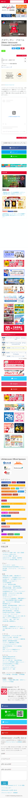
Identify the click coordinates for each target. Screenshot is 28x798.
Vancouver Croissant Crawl (9, 84)
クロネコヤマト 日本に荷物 (15, 593)
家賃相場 (5, 581)
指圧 (14, 669)
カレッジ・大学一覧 (7, 660)
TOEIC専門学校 (18, 660)
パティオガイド (21, 568)
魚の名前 (5, 568)
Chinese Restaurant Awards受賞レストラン (13, 566)
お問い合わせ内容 (6, 764)
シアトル (15, 651)
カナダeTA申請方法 (7, 646)
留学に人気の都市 (17, 588)
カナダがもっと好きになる (9, 554)
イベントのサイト (7, 67)
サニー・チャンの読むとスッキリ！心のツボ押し (13, 497)
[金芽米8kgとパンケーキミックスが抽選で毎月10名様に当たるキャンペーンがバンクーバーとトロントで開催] (14, 208)
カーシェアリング (7, 651)
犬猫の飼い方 (17, 575)
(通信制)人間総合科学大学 (9, 656)
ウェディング (6, 614)
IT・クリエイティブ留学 (8, 665)
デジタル (15, 494)
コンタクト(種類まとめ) (8, 616)
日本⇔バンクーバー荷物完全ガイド (11, 617)
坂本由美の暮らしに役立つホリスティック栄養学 (13, 509)
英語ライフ (20, 491)
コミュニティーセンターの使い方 (11, 609)
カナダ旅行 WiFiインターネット (10, 628)
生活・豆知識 (20, 552)
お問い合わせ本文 (6, 769)
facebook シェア (14, 147)
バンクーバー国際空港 (19, 639)
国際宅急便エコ (22, 598)
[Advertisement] (14, 234)
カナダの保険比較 (7, 582)
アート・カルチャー (6, 494)
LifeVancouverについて (11, 785)
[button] (25, 61)
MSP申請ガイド (6, 577)
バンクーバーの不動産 (8, 681)
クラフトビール (12, 568)
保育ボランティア (7, 669)
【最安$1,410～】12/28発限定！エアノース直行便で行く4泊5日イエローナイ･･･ (13, 193)
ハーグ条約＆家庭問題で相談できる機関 (12, 600)
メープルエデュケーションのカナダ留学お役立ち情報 (13, 530)
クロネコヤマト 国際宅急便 (13, 602)
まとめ (13, 482)
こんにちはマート (13, 581)
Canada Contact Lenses (8, 612)
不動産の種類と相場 (13, 679)
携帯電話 (5, 626)
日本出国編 (14, 674)
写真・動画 (4, 485)
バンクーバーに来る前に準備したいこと (12, 559)
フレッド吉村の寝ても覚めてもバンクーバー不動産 (13, 503)
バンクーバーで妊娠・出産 (9, 552)
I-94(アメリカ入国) (7, 637)
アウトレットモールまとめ (9, 589)
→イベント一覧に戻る (21, 55)
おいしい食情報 (5, 211)
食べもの (15, 556)
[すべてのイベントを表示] (25, 59)
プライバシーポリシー (11, 742)
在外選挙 (5, 593)
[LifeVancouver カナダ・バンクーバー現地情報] (8, 13)
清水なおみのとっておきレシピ (14, 523)
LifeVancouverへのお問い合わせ (9, 790)
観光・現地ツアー (6, 515)
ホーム (3, 785)
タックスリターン (12, 595)
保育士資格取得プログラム (9, 658)
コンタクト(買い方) (20, 616)
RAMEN (5, 570)
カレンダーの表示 (22, 358)
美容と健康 (4, 512)
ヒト (17, 488)
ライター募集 (21, 785)
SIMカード (22, 628)
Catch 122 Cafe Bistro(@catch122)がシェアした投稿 (14, 131)
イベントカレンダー (6, 787)
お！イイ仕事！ (5, 540)
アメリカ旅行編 (17, 646)
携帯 (4, 630)
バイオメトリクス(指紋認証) (9, 598)
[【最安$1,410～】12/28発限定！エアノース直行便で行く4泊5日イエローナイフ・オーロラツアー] (14, 187)
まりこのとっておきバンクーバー (16, 485)
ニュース (17, 534)
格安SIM (5, 595)
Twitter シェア (15, 152)
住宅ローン (22, 679)
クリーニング (14, 614)
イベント (4, 534)
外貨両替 (18, 612)
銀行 (11, 619)
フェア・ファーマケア (19, 591)
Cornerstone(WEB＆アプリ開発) (10, 663)
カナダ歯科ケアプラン (16, 579)
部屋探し (5, 679)
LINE (3, 50)
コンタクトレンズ (7, 596)
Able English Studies (13, 512)
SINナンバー (22, 605)
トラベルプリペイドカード (9, 644)
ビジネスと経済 (5, 488)
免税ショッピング (7, 586)
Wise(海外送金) (16, 586)
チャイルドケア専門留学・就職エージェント (13, 662)
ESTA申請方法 (6, 635)
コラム (12, 488)
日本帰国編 (21, 674)
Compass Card (6, 607)
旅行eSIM (15, 637)
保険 (4, 602)
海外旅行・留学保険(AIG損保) (10, 605)
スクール (4, 500)
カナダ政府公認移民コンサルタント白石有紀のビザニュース (14, 519)
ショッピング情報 (7, 556)
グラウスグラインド (7, 639)
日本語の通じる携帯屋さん (9, 621)
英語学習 (19, 557)
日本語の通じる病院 (7, 575)
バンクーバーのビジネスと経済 (9, 491)
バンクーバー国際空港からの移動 (11, 642)
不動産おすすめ (20, 482)
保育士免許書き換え (7, 610)
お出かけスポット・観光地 (9, 557)
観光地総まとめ (6, 603)
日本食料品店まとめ (7, 591)
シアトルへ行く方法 (16, 635)
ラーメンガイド (6, 565)
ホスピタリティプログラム (9, 667)
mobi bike (16, 610)
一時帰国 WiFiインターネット (16, 626)
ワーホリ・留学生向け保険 (9, 584)
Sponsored (15, 211)
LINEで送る (14, 156)
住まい (3, 523)
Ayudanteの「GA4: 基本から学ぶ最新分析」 (12, 537)
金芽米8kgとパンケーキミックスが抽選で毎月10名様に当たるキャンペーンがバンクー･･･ (13, 215)
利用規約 (20, 742)
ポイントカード (15, 607)
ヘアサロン (5, 619)
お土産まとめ (6, 579)
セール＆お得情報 (10, 211)
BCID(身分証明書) (7, 588)
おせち (13, 565)
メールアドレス (5, 759)
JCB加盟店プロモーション (18, 577)
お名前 (3, 753)
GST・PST (16, 619)
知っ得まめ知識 (5, 506)
